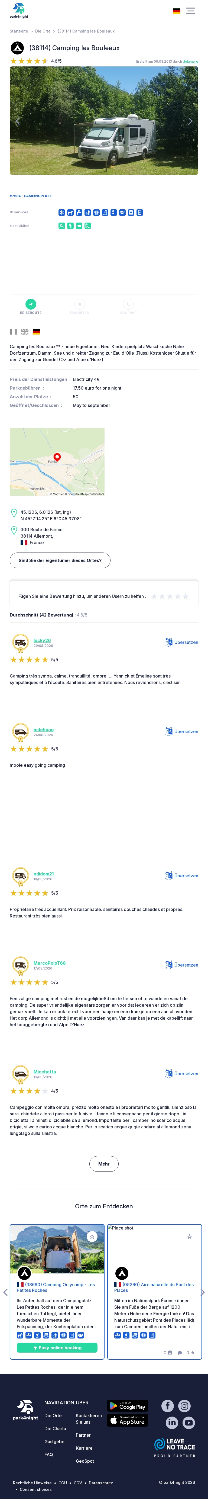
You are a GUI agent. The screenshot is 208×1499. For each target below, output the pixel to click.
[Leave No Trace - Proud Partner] (174, 1447)
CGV (78, 1483)
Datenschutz (101, 1483)
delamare (190, 61)
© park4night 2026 (177, 1482)
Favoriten (79, 313)
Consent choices (36, 1489)
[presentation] (17, 120)
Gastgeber (55, 1441)
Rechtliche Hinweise (32, 1483)
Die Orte (43, 31)
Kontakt (128, 313)
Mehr (104, 1164)
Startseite (19, 31)
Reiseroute (31, 313)
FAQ (48, 1454)
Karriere (84, 1448)
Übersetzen (186, 642)
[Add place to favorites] (92, 1236)
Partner (83, 1435)
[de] (176, 10)
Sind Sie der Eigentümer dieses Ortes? (60, 560)
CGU (62, 1483)
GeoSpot (85, 1461)
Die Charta (55, 1428)
